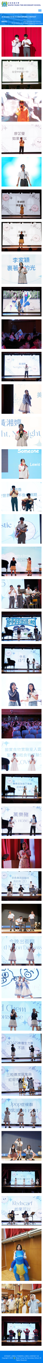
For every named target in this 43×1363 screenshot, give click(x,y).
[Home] (22, 4)
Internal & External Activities (32, 21)
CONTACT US (34, 1356)
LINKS (27, 1356)
